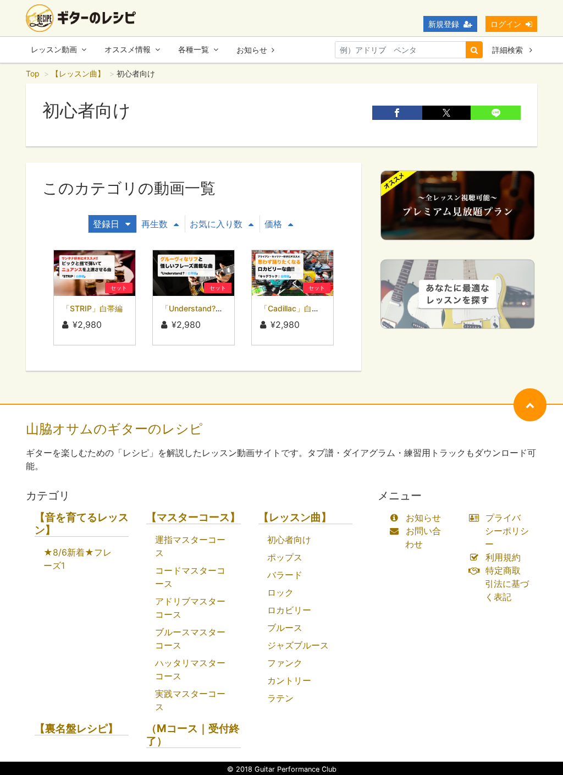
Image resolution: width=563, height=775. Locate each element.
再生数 (154, 223)
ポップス (284, 557)
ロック (280, 592)
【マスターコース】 (193, 517)
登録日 (106, 223)
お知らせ (251, 49)
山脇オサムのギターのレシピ (114, 429)
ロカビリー (289, 609)
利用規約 (503, 557)
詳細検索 (508, 49)
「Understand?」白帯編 (203, 308)
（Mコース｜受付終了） (193, 734)
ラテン (280, 697)
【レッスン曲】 (78, 73)
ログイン (505, 24)
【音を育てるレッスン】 (82, 523)
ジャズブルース (298, 645)
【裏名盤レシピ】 (76, 728)
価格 (273, 223)
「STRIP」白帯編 (92, 308)
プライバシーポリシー (507, 530)
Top (33, 73)
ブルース (284, 627)
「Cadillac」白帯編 (293, 308)
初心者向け (289, 539)
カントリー (289, 680)
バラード (284, 574)
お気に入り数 (216, 223)
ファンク (284, 662)
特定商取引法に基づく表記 (507, 583)
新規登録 (443, 24)
